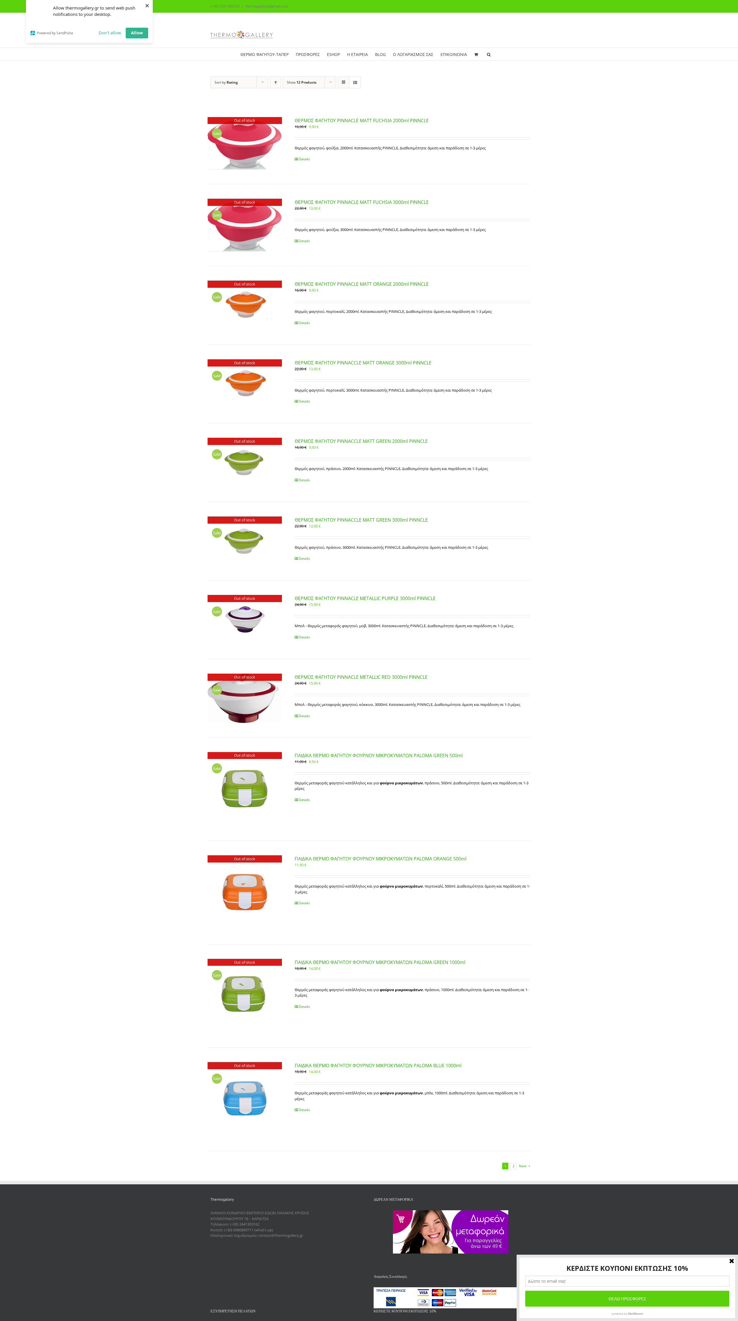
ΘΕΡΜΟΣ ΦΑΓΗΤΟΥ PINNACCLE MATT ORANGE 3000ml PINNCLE (363, 363)
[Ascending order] (275, 82)
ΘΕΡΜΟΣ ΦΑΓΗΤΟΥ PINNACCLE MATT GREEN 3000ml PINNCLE (361, 520)
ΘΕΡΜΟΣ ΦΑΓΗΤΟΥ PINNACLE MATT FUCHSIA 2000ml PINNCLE (362, 120)
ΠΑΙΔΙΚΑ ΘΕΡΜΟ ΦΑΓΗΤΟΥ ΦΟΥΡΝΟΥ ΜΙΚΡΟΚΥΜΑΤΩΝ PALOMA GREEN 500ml (379, 755)
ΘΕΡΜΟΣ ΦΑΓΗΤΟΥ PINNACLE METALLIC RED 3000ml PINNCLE (361, 677)
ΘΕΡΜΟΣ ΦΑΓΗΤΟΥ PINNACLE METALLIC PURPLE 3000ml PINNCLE (365, 598)
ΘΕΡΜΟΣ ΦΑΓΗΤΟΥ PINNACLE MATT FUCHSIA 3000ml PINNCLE (362, 202)
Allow (137, 32)
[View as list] (355, 82)
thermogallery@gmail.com (266, 6)
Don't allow (110, 32)
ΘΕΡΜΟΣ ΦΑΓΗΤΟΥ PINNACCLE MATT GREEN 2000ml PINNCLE (361, 441)
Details (304, 159)
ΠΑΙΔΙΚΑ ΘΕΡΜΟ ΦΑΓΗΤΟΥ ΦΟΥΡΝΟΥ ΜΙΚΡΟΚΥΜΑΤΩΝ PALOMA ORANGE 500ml (380, 859)
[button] (489, 54)
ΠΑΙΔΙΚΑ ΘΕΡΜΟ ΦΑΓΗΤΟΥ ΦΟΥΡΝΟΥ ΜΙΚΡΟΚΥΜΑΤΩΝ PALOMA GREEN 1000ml (380, 962)
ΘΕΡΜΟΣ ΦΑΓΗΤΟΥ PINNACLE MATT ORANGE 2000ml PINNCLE (362, 284)
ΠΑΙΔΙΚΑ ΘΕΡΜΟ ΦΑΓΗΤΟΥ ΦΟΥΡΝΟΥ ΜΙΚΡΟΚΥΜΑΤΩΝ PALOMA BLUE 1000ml (378, 1065)
